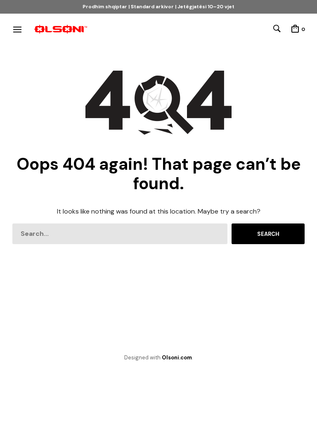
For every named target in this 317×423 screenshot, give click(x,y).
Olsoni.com (177, 357)
